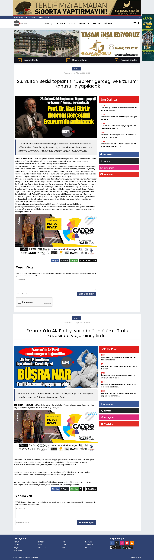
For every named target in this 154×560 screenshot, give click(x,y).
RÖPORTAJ (18, 551)
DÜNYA (108, 23)
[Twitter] (117, 543)
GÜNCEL (76, 68)
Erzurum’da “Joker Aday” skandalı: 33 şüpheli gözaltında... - (118, 145)
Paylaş (56, 260)
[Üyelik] (139, 17)
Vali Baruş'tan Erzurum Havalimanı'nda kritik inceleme (119, 109)
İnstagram (108, 168)
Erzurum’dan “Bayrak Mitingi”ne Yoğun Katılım (119, 118)
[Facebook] (112, 543)
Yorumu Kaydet (86, 294)
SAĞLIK (64, 545)
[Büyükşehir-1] (77, 46)
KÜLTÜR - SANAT (43, 548)
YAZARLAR (19, 17)
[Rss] (132, 543)
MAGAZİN (84, 23)
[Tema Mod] (138, 23)
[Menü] (134, 23)
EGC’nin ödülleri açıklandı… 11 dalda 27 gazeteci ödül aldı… (118, 136)
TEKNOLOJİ (89, 545)
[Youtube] (127, 543)
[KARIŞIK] (56, 235)
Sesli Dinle (91, 260)
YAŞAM (16, 548)
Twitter (107, 161)
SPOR (72, 23)
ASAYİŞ (48, 23)
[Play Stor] (127, 547)
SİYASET (61, 23)
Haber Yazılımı (136, 558)
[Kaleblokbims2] (148, 37)
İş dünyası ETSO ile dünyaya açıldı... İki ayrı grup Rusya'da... (118, 127)
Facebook (107, 154)
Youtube (108, 174)
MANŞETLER (45, 17)
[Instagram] (122, 543)
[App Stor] (115, 547)
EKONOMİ (88, 548)
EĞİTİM (96, 23)
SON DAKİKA (32, 17)
